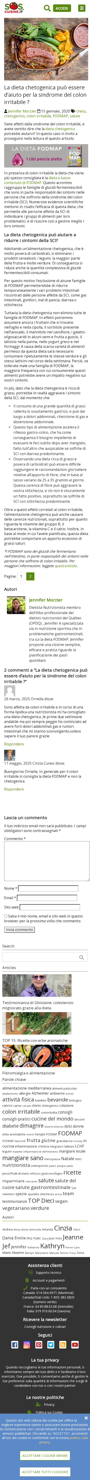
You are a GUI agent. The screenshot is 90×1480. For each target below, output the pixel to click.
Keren (69, 1247)
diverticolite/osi (54, 1126)
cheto (81, 111)
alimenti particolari (64, 1088)
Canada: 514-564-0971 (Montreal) (48, 1293)
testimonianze (14, 1201)
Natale (67, 1158)
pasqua (61, 1165)
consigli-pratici (16, 1119)
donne (78, 1126)
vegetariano (16, 1208)
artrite (70, 1093)
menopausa (52, 1159)
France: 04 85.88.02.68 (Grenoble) (48, 1306)
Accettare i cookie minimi (45, 1455)
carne (17, 1106)
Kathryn (52, 1245)
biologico (75, 1100)
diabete (10, 1126)
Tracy (72, 1253)
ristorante (31, 1181)
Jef (6, 1246)
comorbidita (49, 1113)
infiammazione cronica (32, 1146)
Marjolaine (41, 1253)
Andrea (7, 1229)
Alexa (17, 1229)
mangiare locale (72, 1151)
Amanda (47, 1229)
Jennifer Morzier (22, 111)
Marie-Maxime (13, 1252)
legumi (7, 1151)
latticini (69, 1146)
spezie (21, 1193)
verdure (40, 1208)
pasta (70, 1165)
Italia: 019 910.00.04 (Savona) (48, 1311)
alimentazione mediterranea (26, 1088)
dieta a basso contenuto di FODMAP (37, 180)
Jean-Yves (55, 1238)
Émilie (20, 1238)
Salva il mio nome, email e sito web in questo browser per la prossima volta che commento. (43, 918)
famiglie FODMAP (46, 1134)
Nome (10, 888)
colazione (66, 1105)
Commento (15, 838)
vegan (61, 1201)
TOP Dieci (41, 1201)
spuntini (33, 1194)
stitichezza (47, 1194)
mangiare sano (22, 1158)
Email (10, 897)
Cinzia (63, 1228)
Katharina (33, 1247)
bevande (57, 1099)
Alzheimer (40, 1093)
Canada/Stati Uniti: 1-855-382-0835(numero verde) (48, 1299)
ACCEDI (62, 8)
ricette (72, 1172)
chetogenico (14, 116)
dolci (68, 1126)
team (68, 1193)
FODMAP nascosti (14, 1141)
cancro (7, 1105)
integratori (56, 1146)
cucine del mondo (52, 1118)
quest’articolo (66, 565)
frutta (33, 1140)
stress (58, 1194)
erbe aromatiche (14, 1134)
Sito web (11, 907)
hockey (77, 1141)
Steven (64, 1253)
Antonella (35, 1229)
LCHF (79, 1146)
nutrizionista (16, 1165)
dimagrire (32, 1125)
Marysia (54, 1253)
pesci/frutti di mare (15, 1173)
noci (78, 1159)
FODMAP (60, 116)
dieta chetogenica (60, 128)
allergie (25, 1093)
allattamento (10, 1093)
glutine (48, 1140)
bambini (40, 1100)
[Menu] (81, 8)
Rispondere (14, 744)
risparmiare (13, 1180)
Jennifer (19, 1246)
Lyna (77, 1247)
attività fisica (18, 1099)
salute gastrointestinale (43, 1187)
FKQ (29, 1238)
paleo (52, 1165)
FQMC (37, 1238)
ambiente (57, 1093)
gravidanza (64, 1141)
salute (75, 116)
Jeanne (73, 1237)
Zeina (80, 1253)
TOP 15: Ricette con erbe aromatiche (35, 1040)
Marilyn (29, 1253)
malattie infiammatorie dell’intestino (35, 1151)
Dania (8, 1238)
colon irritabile (39, 116)
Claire (76, 1229)
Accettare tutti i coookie (45, 1472)
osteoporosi (39, 1166)
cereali (26, 1105)
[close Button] (86, 1418)
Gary (45, 1238)
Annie (24, 1229)
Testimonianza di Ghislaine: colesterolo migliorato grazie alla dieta (37, 1005)
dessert (79, 1119)
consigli (65, 1112)
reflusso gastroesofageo (46, 1173)
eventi (30, 1134)
